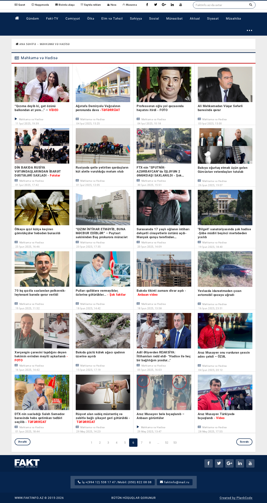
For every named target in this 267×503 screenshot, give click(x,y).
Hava (113, 4)
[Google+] (164, 5)
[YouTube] (180, 5)
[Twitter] (155, 5)
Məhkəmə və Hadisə (39, 58)
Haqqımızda (41, 4)
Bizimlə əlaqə (66, 4)
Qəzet (21, 4)
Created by (236, 497)
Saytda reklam (92, 4)
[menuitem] (17, 18)
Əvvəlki (22, 441)
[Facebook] (147, 5)
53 (175, 442)
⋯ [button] (249, 30)
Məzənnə (131, 4)
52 (167, 442)
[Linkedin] (172, 5)
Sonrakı (244, 441)
